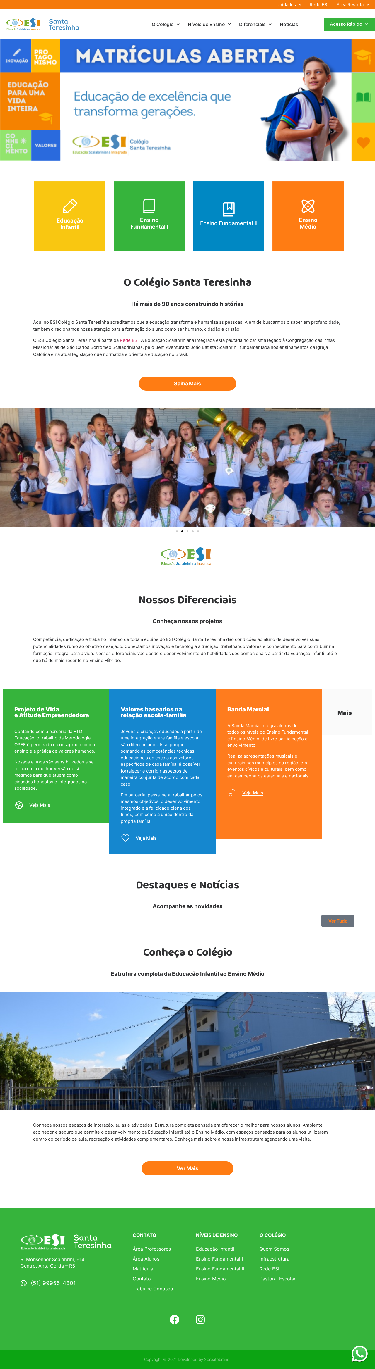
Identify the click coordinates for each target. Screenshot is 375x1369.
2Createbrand (216, 1359)
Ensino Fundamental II (229, 223)
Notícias (289, 24)
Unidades (286, 4)
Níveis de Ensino (206, 24)
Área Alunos (146, 1259)
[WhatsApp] (359, 1353)
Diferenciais (252, 24)
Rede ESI (319, 4)
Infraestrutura (274, 1259)
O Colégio (163, 24)
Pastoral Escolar (278, 1279)
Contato (142, 1279)
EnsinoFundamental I (149, 223)
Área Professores (152, 1249)
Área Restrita (350, 4)
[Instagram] (200, 1319)
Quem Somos (274, 1249)
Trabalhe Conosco (153, 1289)
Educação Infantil (215, 1249)
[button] (177, 531)
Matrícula (143, 1269)
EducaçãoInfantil (70, 224)
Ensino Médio (308, 223)
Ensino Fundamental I (219, 1259)
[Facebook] (175, 1319)
